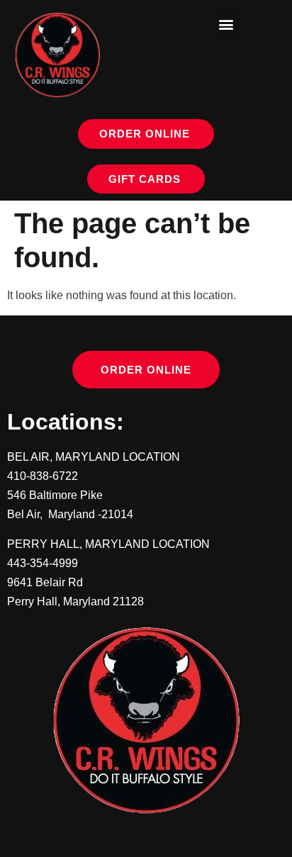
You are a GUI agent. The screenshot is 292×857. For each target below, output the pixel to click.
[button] (226, 23)
